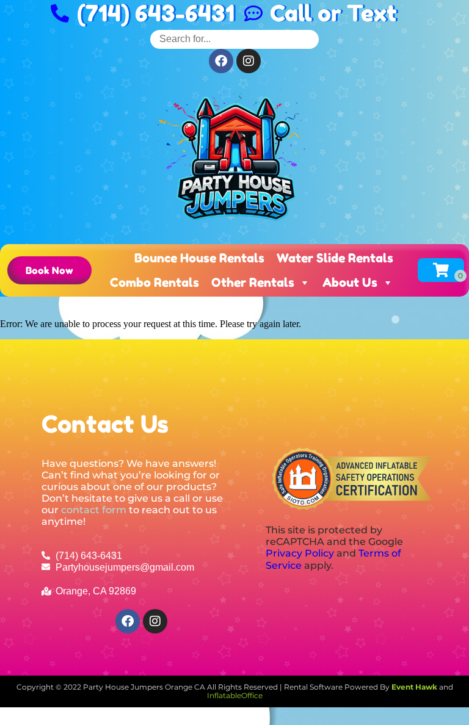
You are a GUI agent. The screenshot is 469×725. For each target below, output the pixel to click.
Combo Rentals (154, 282)
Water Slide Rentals (335, 258)
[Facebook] (221, 61)
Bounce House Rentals (199, 258)
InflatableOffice (235, 695)
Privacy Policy (300, 553)
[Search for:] (234, 39)
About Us (349, 282)
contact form (93, 510)
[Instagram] (248, 61)
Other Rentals (252, 282)
